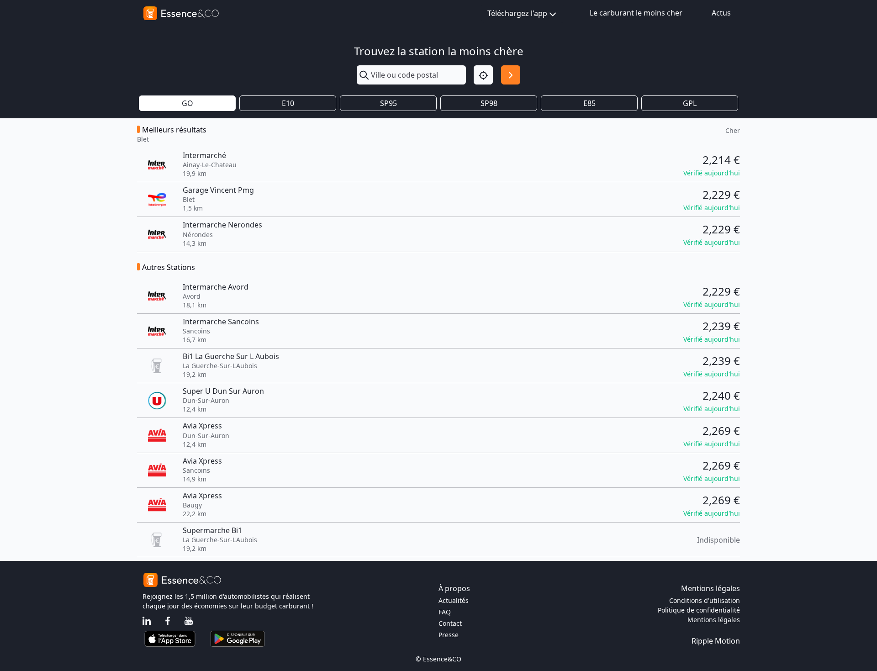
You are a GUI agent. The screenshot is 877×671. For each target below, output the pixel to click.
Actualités (453, 600)
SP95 (388, 103)
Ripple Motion (716, 641)
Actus (721, 13)
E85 (589, 103)
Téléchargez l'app (517, 13)
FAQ (444, 612)
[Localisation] (483, 75)
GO (187, 103)
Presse (448, 634)
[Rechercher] (510, 75)
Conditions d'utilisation (704, 600)
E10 (288, 103)
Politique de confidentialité (699, 610)
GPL (690, 103)
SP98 (489, 103)
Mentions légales (713, 619)
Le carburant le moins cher (636, 13)
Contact (450, 623)
